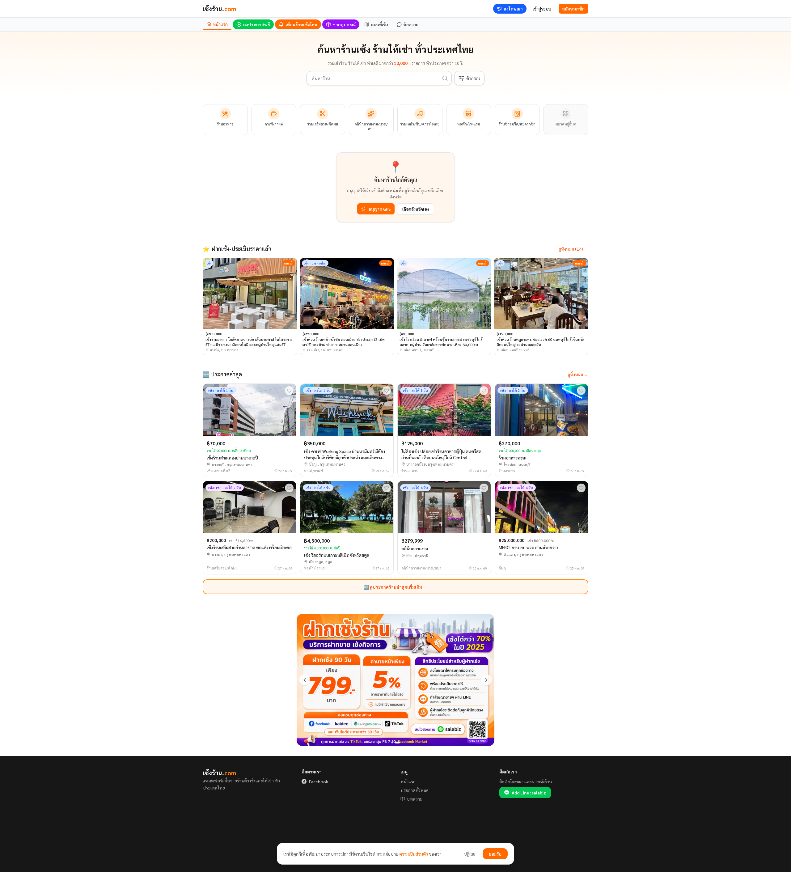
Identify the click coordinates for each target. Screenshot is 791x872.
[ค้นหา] (445, 78)
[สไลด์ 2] (399, 742)
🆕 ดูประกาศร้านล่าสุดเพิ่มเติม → (395, 587)
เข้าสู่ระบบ (542, 8)
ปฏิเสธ (469, 854)
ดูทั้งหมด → (578, 374)
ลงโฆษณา (513, 8)
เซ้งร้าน (219, 9)
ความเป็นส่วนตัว (413, 854)
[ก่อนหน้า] (304, 679)
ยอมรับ (495, 854)
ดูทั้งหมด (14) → (573, 249)
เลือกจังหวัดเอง (415, 209)
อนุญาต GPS (379, 209)
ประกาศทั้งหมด (414, 790)
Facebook (318, 781)
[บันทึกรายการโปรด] (289, 390)
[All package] (395, 680)
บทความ (414, 799)
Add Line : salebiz (529, 792)
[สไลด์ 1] (393, 742)
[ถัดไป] (486, 679)
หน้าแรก (408, 781)
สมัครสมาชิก (573, 8)
